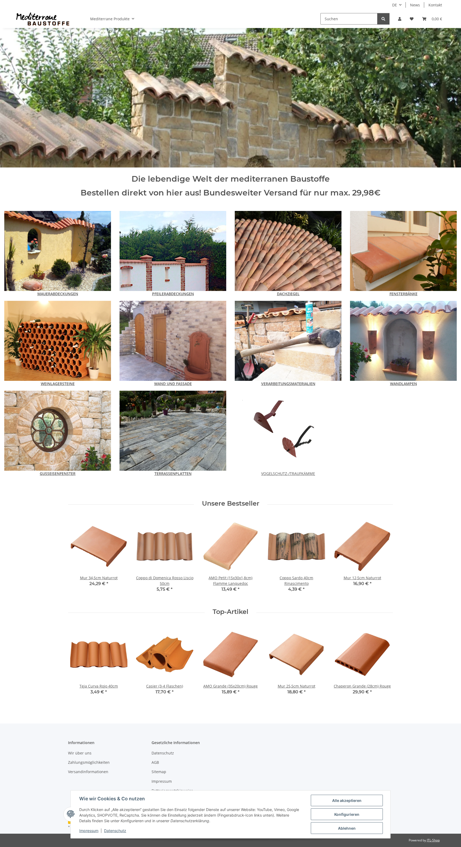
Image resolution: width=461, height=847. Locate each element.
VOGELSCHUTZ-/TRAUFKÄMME (288, 473)
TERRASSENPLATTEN (173, 473)
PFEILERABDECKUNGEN (173, 293)
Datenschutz (115, 830)
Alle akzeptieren (346, 800)
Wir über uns (80, 753)
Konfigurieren (346, 814)
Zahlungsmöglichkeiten (89, 762)
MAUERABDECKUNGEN (57, 293)
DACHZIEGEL (288, 293)
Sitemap (159, 771)
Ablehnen (347, 828)
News (415, 4)
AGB (155, 762)
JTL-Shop (433, 840)
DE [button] (394, 4)
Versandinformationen (88, 771)
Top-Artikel (230, 612)
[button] (400, 19)
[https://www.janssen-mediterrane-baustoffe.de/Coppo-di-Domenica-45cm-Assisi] (288, 250)
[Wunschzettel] (412, 19)
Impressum (88, 830)
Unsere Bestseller (230, 503)
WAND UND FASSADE (173, 383)
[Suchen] (383, 19)
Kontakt (435, 4)
